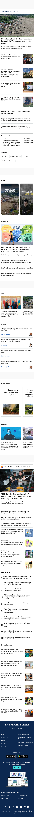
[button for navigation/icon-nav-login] (28, 11)
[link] (9, 11)
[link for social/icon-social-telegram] (24, 807)
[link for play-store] (22, 756)
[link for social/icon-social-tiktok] (9, 807)
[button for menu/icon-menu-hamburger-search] (31, 11)
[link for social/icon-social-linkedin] (28, 807)
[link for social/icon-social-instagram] (13, 807)
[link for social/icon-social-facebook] (17, 807)
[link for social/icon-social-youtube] (21, 807)
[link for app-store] (11, 756)
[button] (28, 11)
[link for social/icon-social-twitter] (5, 807)
